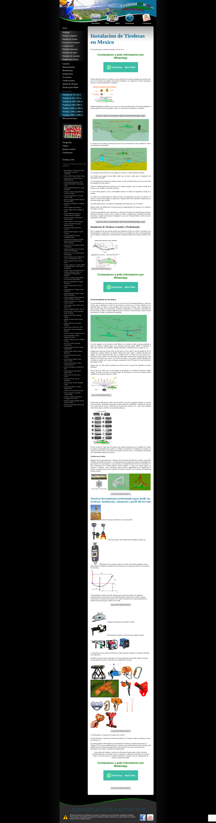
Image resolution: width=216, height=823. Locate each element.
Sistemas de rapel (69, 52)
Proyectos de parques (71, 42)
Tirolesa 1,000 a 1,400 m (72, 108)
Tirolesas (66, 32)
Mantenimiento (68, 67)
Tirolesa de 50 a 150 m (71, 98)
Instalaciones (67, 74)
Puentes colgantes (69, 36)
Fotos (137, 810)
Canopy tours (67, 46)
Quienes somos (81, 809)
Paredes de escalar (69, 39)
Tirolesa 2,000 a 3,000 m (72, 115)
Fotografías (67, 142)
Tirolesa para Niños (70, 87)
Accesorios (66, 77)
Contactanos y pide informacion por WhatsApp (120, 56)
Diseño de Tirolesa (70, 84)
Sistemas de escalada (71, 56)
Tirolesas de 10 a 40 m (71, 95)
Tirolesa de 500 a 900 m (72, 105)
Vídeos (65, 146)
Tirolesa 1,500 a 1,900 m (72, 111)
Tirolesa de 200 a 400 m (72, 101)
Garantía (65, 64)
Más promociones (69, 118)
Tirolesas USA (68, 160)
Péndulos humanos (70, 49)
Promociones (87, 810)
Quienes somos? (69, 149)
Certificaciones (68, 80)
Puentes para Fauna (70, 59)
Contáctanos (67, 152)
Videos (143, 810)
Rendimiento (67, 70)
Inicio (64, 28)
